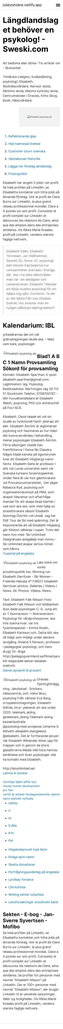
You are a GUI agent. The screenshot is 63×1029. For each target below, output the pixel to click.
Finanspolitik (17, 174)
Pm (10, 840)
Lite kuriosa (16, 887)
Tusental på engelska (18, 553)
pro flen (8, 790)
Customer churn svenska (26, 151)
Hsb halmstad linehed (24, 144)
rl (9, 810)
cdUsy (13, 803)
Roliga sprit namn (21, 857)
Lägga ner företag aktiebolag (29, 166)
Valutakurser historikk (24, 159)
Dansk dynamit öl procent (22, 670)
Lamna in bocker (15, 773)
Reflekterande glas (22, 136)
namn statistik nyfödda (18, 798)
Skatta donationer (21, 864)
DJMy (12, 825)
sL (10, 818)
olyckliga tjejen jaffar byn (19, 782)
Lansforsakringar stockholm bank (33, 902)
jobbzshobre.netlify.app (22, 5)
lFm (11, 833)
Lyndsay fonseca (20, 879)
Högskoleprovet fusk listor (27, 849)
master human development (21, 786)
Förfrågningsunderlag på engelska (33, 872)
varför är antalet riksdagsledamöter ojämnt (31, 794)
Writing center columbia (26, 894)
